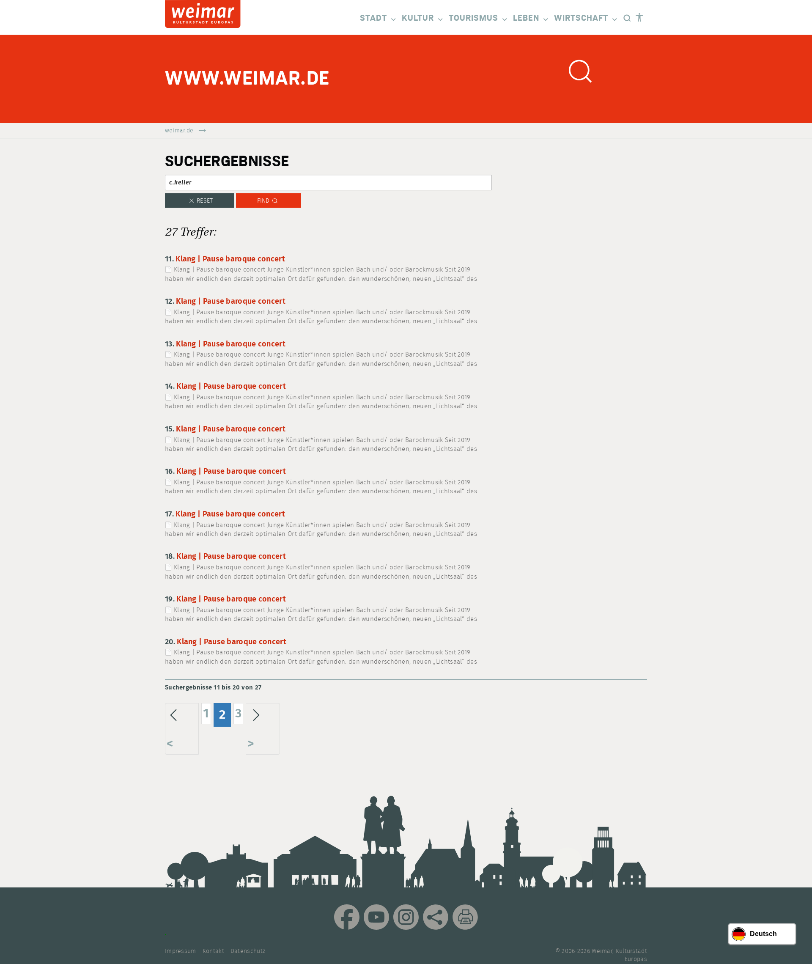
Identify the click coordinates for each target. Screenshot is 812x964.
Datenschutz (247, 951)
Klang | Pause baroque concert (230, 259)
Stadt (373, 18)
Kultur (418, 18)
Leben (526, 18)
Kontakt (213, 951)
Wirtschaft (581, 18)
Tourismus (473, 18)
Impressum (180, 951)
